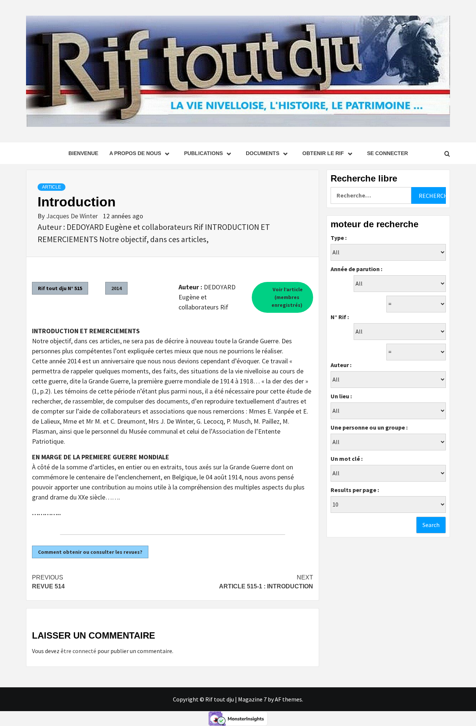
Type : (339, 237)
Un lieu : (341, 396)
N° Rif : (340, 317)
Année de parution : (356, 269)
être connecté (78, 651)
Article (51, 187)
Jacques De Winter (72, 216)
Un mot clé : (347, 458)
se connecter (387, 153)
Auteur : (341, 365)
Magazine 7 (252, 699)
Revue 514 (48, 582)
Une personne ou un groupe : (369, 427)
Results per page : (355, 490)
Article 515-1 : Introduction (266, 582)
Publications (203, 153)
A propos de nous (135, 153)
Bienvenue (83, 153)
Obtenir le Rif (323, 153)
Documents (262, 153)
